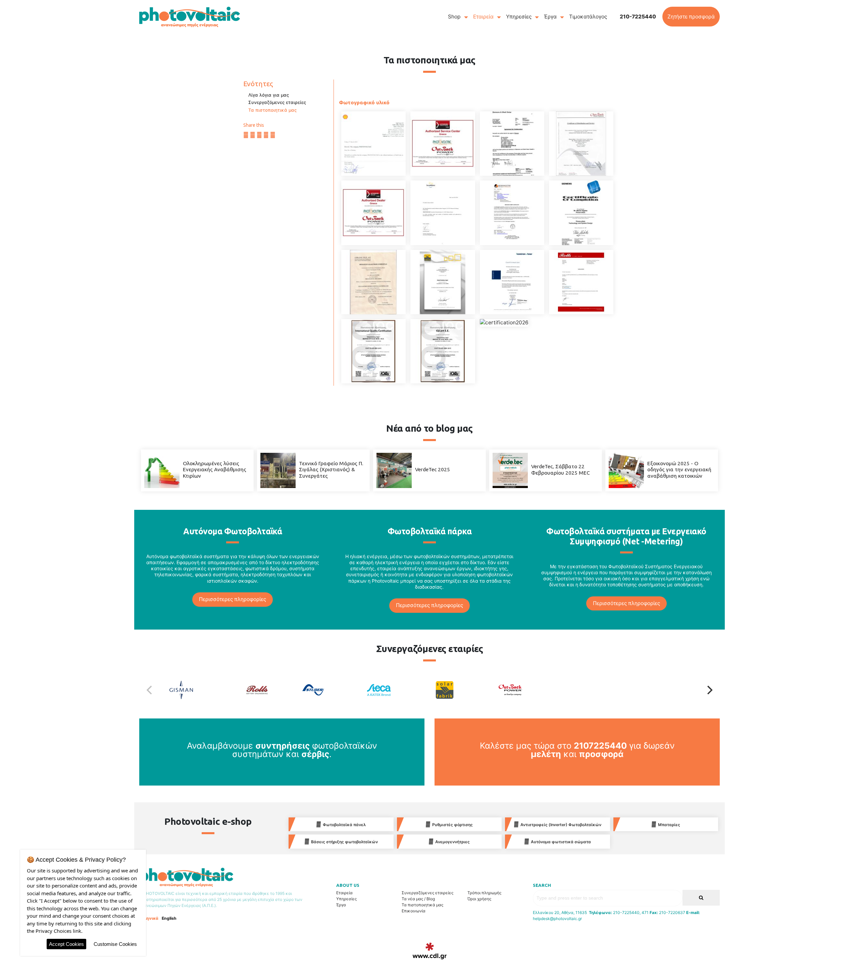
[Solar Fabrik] (462, 690)
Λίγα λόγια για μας (268, 95)
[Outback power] (528, 690)
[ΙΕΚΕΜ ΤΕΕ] (373, 282)
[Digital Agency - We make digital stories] (429, 951)
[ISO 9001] (373, 351)
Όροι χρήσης (479, 898)
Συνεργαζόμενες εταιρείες (277, 102)
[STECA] (512, 282)
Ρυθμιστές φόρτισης (452, 824)
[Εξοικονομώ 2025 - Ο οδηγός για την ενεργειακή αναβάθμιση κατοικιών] (626, 470)
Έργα (550, 16)
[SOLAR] (442, 282)
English (169, 918)
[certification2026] (504, 323)
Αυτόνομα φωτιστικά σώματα (561, 841)
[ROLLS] (581, 282)
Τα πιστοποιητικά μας (272, 110)
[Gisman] (199, 690)
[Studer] (331, 690)
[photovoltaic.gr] (189, 16)
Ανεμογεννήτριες (452, 841)
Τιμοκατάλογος (588, 16)
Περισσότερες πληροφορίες (232, 599)
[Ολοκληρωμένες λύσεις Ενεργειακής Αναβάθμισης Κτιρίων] (162, 470)
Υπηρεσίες (519, 16)
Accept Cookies (66, 944)
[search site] (701, 898)
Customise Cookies (115, 944)
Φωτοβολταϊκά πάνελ (344, 824)
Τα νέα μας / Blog (418, 898)
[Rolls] (265, 690)
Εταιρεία (483, 16)
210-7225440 (638, 16)
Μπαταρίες (669, 824)
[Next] (709, 690)
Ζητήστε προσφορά (691, 16)
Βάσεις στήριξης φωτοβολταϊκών (344, 841)
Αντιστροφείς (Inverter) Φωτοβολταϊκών (560, 824)
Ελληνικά (148, 918)
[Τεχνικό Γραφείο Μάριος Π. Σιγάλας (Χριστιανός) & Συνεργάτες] (278, 470)
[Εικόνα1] (442, 351)
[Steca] (397, 690)
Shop (454, 16)
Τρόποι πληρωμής (484, 892)
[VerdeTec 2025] (394, 470)
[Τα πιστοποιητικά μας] (373, 143)
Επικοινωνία (413, 910)
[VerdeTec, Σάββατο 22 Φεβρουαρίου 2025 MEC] (510, 470)
